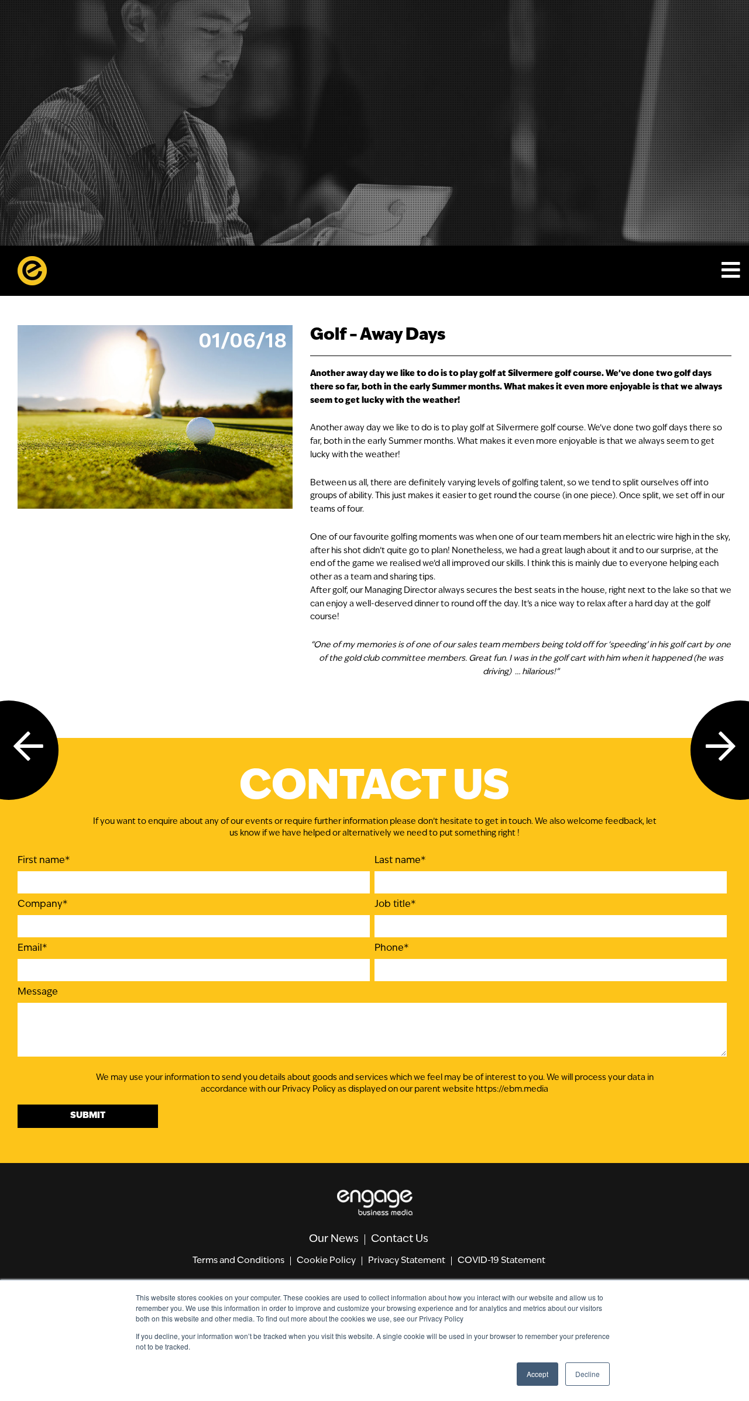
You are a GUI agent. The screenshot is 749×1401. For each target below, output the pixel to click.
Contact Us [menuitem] (399, 1239)
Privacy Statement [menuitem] (406, 1261)
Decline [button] (587, 1374)
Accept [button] (537, 1374)
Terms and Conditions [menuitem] (238, 1261)
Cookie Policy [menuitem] (326, 1261)
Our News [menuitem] (334, 1239)
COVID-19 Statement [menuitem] (501, 1261)
